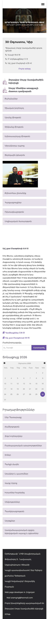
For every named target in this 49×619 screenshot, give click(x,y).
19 (18, 389)
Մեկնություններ (12, 502)
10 (5, 383)
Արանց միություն (13, 117)
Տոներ (8, 455)
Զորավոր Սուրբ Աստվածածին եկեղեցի (25, 81)
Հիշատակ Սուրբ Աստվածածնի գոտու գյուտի (23, 49)
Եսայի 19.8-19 (14, 55)
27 (24, 394)
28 (30, 394)
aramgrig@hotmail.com (22, 598)
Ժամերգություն (12, 427)
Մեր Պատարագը (13, 417)
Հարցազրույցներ (13, 202)
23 (43, 389)
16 (43, 383)
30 (43, 394)
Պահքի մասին (12, 464)
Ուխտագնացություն (14, 212)
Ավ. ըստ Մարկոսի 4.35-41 (20, 63)
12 (18, 383)
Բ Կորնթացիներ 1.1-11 (18, 59)
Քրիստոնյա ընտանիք (15, 193)
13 (24, 383)
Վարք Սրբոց (11, 483)
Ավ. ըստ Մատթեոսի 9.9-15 (17, 338)
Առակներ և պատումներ (16, 474)
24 (5, 394)
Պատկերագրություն (14, 511)
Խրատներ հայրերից (15, 492)
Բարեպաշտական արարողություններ (23, 445)
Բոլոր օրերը (25, 69)
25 (11, 394)
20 (24, 389)
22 (36, 389)
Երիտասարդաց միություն (17, 136)
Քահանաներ (11, 99)
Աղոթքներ (10, 521)
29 (36, 394)
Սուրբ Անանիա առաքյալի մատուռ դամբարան (23, 90)
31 (5, 399)
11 (11, 383)
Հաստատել (39, 348)
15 (36, 383)
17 (5, 389)
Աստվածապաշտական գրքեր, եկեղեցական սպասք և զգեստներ (21, 532)
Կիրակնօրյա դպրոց (14, 146)
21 (30, 389)
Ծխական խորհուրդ (14, 108)
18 (11, 389)
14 (30, 383)
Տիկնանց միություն (14, 127)
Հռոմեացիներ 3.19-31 (15, 333)
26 (18, 394)
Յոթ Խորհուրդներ (13, 436)
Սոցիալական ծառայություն (18, 221)
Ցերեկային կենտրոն (15, 155)
